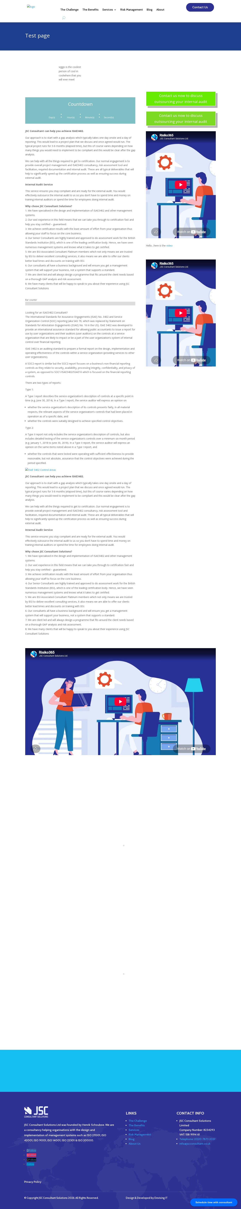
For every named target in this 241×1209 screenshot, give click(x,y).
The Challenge (69, 9)
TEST (167, 69)
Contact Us (200, 7)
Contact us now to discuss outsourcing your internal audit (180, 98)
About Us (134, 1143)
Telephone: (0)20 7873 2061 (197, 1139)
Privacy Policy (32, 1181)
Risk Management (131, 9)
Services (107, 9)
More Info (201, 1072)
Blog (149, 9)
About (160, 9)
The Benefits (90, 9)
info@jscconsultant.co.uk (194, 1143)
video (169, 245)
